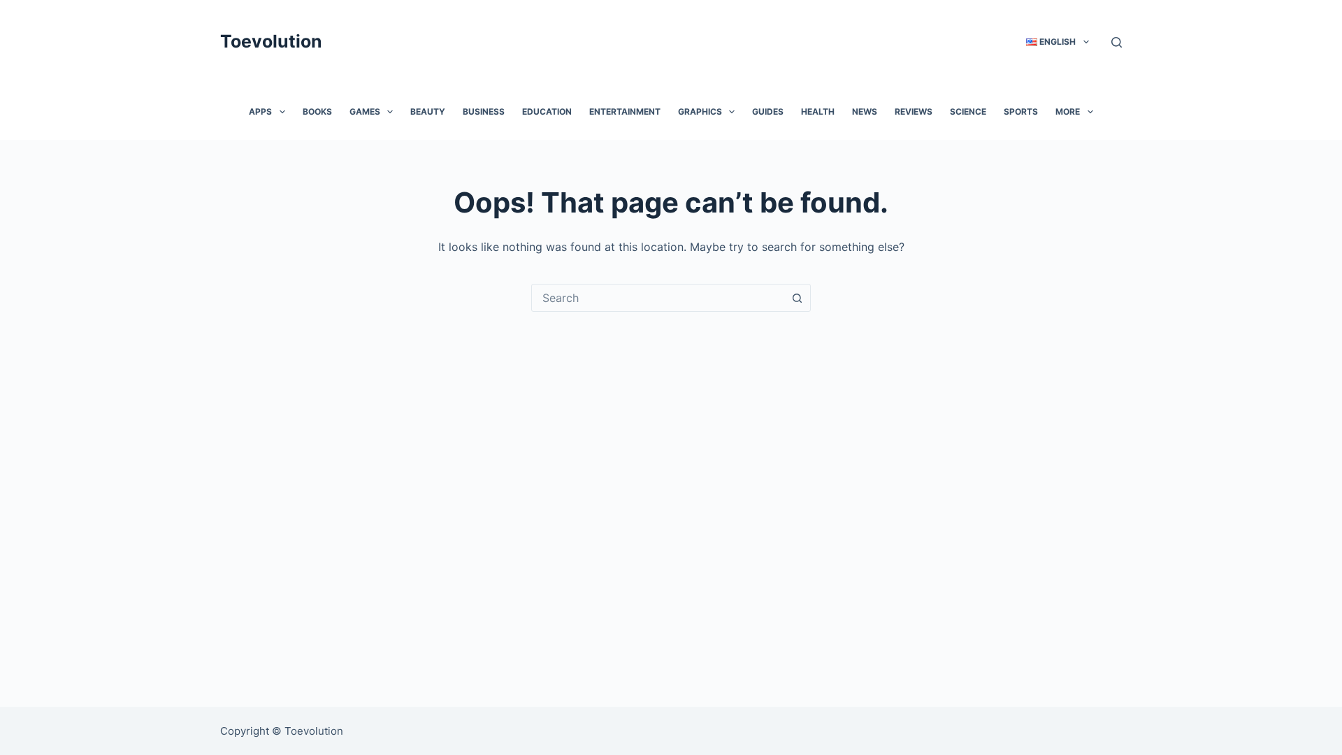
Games (364, 111)
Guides (768, 111)
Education (547, 111)
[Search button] (797, 298)
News (864, 111)
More (1067, 111)
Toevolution (271, 41)
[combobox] (658, 298)
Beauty (427, 111)
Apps (260, 111)
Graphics (700, 111)
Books (317, 111)
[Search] (1116, 42)
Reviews (913, 111)
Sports (1021, 111)
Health (818, 111)
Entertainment (625, 111)
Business (484, 111)
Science (968, 111)
